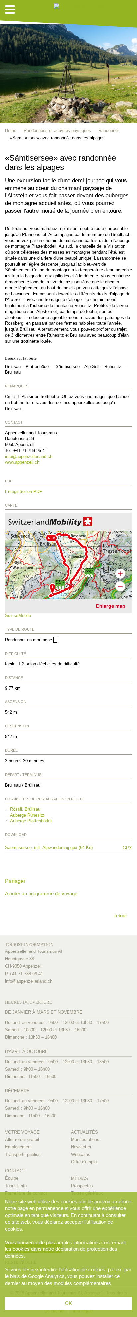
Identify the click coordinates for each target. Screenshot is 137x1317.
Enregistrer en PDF (23, 491)
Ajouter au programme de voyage (41, 893)
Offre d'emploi (84, 1161)
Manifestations (85, 1139)
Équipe (11, 1178)
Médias (79, 1178)
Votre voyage (22, 1132)
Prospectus (82, 1185)
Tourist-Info (16, 1185)
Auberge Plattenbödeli (31, 820)
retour (120, 915)
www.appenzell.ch (22, 462)
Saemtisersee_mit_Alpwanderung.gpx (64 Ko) (60, 847)
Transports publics (23, 1154)
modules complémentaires (82, 1283)
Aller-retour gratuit (22, 1139)
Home (10, 130)
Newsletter (81, 1146)
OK (68, 1303)
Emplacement (18, 1146)
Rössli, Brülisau (25, 809)
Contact (15, 1170)
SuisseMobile (18, 615)
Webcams (80, 1154)
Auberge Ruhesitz (27, 815)
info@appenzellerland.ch (28, 456)
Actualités (84, 1132)
